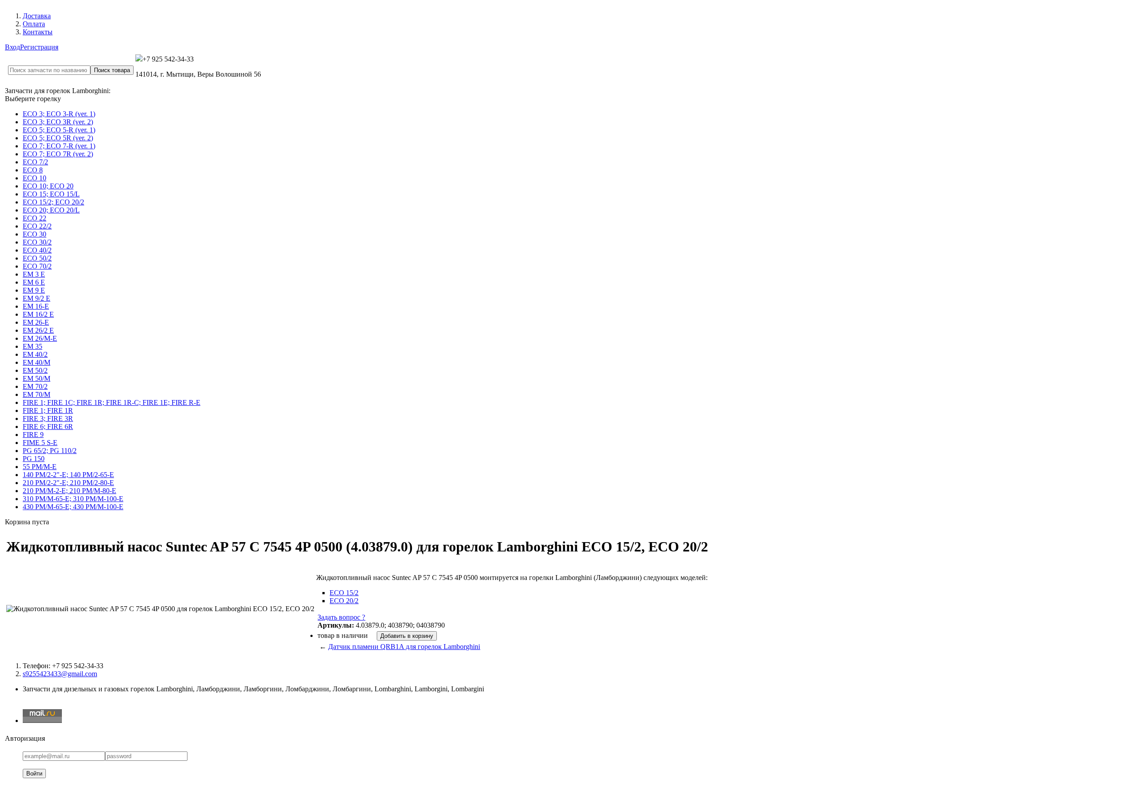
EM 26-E (36, 322)
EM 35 (32, 346)
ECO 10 (34, 178)
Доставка (37, 16)
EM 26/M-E (40, 338)
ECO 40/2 (37, 250)
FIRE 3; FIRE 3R (48, 418)
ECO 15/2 (344, 592)
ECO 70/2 (37, 266)
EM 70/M (36, 394)
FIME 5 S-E (40, 442)
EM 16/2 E (38, 314)
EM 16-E (36, 306)
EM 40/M (36, 362)
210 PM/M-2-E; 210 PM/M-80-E (69, 490)
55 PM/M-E (40, 466)
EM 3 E (34, 274)
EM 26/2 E (38, 330)
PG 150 (34, 458)
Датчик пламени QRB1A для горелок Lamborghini (404, 646)
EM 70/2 (35, 386)
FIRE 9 (33, 434)
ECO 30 (34, 234)
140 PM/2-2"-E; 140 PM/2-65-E (68, 474)
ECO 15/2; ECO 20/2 (53, 202)
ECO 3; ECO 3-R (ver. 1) (59, 114)
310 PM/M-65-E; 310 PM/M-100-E (73, 498)
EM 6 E (34, 282)
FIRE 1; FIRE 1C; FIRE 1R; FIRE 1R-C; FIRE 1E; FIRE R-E (111, 402)
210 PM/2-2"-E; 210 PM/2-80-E (68, 482)
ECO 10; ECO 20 (48, 186)
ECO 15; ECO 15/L (51, 194)
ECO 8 (33, 170)
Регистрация (39, 47)
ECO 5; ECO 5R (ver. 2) (58, 138)
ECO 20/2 (344, 600)
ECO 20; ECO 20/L (51, 210)
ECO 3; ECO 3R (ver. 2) (58, 122)
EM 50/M (36, 378)
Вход (12, 47)
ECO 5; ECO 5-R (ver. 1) (59, 130)
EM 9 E (34, 290)
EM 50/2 (35, 370)
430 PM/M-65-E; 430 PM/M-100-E (73, 506)
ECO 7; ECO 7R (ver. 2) (58, 154)
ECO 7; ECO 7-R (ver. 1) (59, 146)
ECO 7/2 (35, 162)
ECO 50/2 (37, 258)
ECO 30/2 (37, 242)
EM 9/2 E (36, 298)
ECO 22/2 (37, 226)
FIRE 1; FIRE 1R (48, 410)
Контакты (38, 32)
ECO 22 (34, 218)
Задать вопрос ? (341, 617)
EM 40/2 (35, 354)
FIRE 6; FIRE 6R (48, 426)
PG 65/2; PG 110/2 (50, 450)
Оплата (34, 24)
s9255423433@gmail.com (60, 674)
